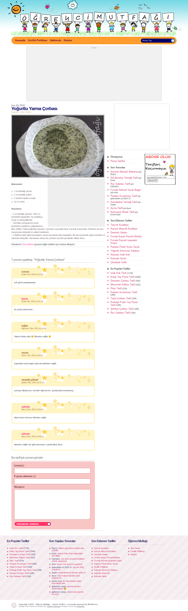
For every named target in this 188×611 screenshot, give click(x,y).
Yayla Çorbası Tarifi (121, 298)
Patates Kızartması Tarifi (124, 196)
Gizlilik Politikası (37, 40)
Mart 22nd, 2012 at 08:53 (32, 436)
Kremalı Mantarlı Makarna (124, 171)
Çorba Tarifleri (25, 112)
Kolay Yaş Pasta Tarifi (122, 276)
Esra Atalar (28, 244)
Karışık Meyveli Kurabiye (124, 228)
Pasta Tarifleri (118, 161)
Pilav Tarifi (116, 288)
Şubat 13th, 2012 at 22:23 (32, 382)
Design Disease (53, 606)
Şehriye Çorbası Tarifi (122, 308)
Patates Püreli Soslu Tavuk (125, 247)
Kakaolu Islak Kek (120, 254)
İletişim (68, 40)
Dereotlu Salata (119, 232)
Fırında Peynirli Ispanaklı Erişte (108, 561)
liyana (24, 298)
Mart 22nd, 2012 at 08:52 (32, 409)
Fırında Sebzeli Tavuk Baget (126, 190)
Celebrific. (81, 606)
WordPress (93, 604)
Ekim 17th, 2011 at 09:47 (32, 355)
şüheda (25, 406)
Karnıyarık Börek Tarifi (122, 212)
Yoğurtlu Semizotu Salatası (125, 250)
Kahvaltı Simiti (118, 258)
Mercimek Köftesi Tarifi (123, 284)
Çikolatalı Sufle (119, 262)
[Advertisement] (94, 74)
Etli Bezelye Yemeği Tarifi (124, 177)
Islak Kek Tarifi (118, 273)
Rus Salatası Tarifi (120, 183)
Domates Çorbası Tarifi (123, 280)
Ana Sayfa (135, 548)
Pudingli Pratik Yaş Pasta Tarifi (23, 570)
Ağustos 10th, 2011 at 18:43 (33, 328)
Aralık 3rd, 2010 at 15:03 (32, 274)
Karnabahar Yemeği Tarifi (124, 202)
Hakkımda (55, 40)
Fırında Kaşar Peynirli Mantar (126, 236)
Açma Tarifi (117, 208)
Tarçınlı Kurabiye (120, 224)
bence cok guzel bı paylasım (69, 564)
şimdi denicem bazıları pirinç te (72, 572)
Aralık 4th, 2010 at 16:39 (32, 301)
